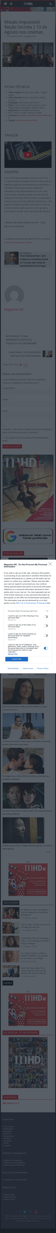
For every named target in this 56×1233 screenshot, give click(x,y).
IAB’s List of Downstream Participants (31, 603)
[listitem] (28, 611)
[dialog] (28, 616)
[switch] (46, 616)
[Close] (50, 564)
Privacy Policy (42, 668)
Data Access (28, 668)
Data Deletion (13, 668)
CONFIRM (16, 659)
